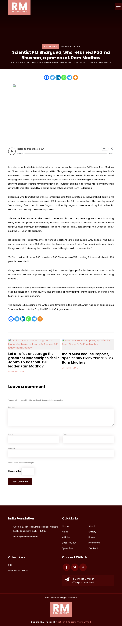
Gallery (92, 531)
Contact (93, 548)
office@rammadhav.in (25, 536)
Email (65, 434)
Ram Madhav (51, 597)
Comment (12, 407)
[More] (75, 77)
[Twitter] (52, 77)
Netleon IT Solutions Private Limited (74, 621)
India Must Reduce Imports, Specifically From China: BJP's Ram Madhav (87, 358)
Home (65, 526)
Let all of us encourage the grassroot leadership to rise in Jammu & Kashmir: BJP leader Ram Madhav (34, 360)
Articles (66, 537)
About (92, 526)
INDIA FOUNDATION (18, 570)
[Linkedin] (58, 77)
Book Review (69, 542)
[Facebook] (46, 77)
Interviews (94, 542)
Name (11, 434)
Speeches (67, 548)
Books (92, 537)
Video (65, 531)
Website (11, 448)
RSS (10, 564)
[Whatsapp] (64, 77)
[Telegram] (69, 77)
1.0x (105, 149)
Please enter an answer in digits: (21, 463)
